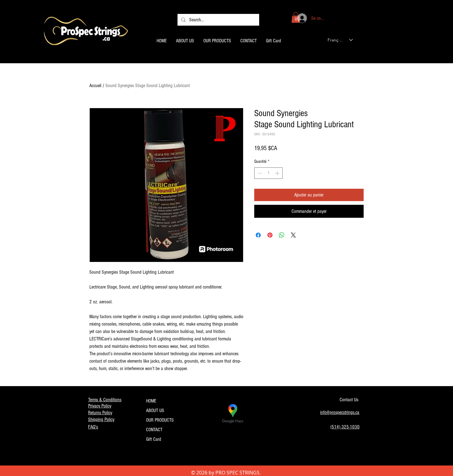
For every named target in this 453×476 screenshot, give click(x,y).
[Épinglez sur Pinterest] (270, 235)
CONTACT (154, 429)
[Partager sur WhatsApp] (281, 235)
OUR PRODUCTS (160, 420)
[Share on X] (293, 235)
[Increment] (278, 173)
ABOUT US (155, 410)
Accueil (95, 85)
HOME (151, 401)
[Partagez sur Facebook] (258, 235)
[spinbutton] (268, 173)
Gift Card (153, 439)
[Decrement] (259, 173)
